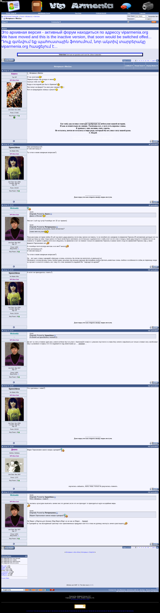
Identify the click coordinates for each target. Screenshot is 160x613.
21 (58, 611)
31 (76, 611)
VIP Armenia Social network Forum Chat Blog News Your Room (137, 591)
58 (127, 611)
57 (125, 611)
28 (71, 611)
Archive (142, 590)
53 (118, 611)
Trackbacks (5, 572)
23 (61, 611)
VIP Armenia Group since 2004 (80, 599)
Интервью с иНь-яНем (73, 552)
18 (52, 611)
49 (110, 611)
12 (145, 60)
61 (133, 611)
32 (78, 611)
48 (108, 611)
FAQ (129, 13)
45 (103, 611)
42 (97, 611)
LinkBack (128, 65)
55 (121, 611)
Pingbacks (4, 573)
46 (105, 611)
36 (86, 611)
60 (131, 611)
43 (99, 611)
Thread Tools (138, 65)
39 (91, 611)
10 (37, 611)
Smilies (3, 567)
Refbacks (4, 575)
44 (101, 611)
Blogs (4, 22)
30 (75, 611)
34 (82, 611)
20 (56, 611)
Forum (22, 16)
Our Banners (121, 590)
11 (39, 611)
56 (123, 611)
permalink (154, 144)
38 (89, 611)
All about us (29, 16)
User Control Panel (8, 1)
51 (114, 611)
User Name (131, 16)
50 (112, 611)
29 (73, 611)
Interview (37, 16)
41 (95, 611)
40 (93, 611)
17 (50, 611)
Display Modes (151, 65)
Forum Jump (10, 13)
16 (48, 611)
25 (65, 611)
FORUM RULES (101, 13)
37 (88, 611)
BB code (3, 566)
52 (148, 60)
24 (63, 611)
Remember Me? (153, 16)
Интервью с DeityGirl (87, 552)
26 (67, 611)
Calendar (142, 13)
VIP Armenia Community (11, 16)
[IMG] (3, 569)
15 (46, 611)
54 (119, 611)
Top (157, 588)
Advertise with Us (132, 590)
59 (129, 611)
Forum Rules (5, 578)
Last (154, 60)
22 (59, 611)
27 (69, 611)
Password (131, 19)
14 (45, 611)
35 (84, 611)
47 (106, 611)
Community (55, 22)
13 (43, 611)
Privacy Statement (152, 590)
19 (54, 611)
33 (80, 611)
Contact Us (112, 590)
